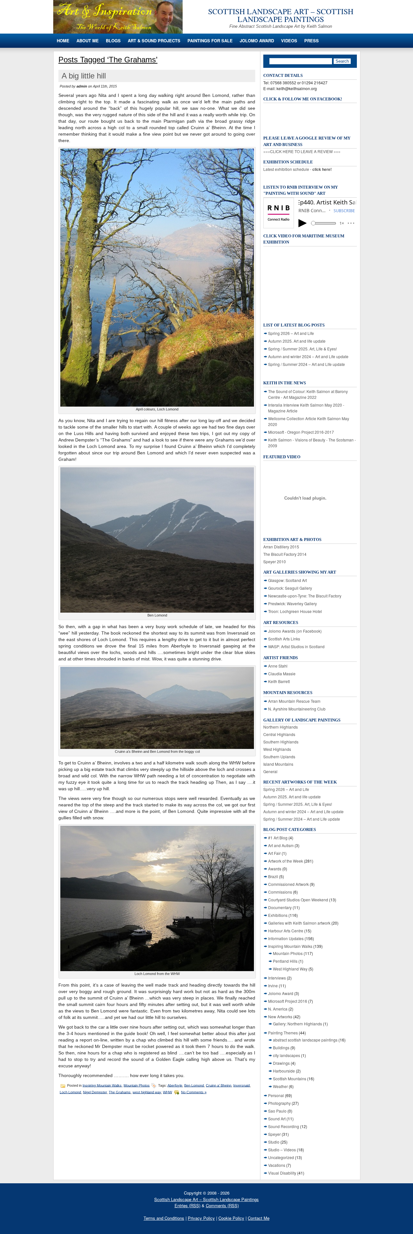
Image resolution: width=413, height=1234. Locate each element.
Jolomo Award (257, 40)
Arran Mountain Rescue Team (294, 701)
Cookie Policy (231, 1218)
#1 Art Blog (277, 837)
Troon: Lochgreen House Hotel (295, 611)
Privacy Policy (201, 1218)
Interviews (277, 977)
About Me (87, 40)
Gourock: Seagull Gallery (290, 588)
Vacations (276, 1165)
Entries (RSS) (187, 1205)
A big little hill (84, 75)
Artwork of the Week (285, 861)
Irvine (273, 985)
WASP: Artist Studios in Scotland (296, 646)
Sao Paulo (277, 1111)
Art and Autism (281, 845)
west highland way (147, 1092)
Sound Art (277, 1118)
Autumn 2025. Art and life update (297, 341)
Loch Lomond (70, 1092)
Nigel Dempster (95, 1092)
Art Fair (274, 853)
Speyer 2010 (274, 561)
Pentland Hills (285, 961)
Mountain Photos (137, 1085)
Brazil (273, 876)
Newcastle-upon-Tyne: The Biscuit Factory (304, 595)
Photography (279, 1103)
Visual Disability (282, 1173)
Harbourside (284, 1070)
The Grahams (120, 1092)
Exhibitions (277, 915)
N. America (277, 1008)
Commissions (280, 892)
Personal (276, 1095)
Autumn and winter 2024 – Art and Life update (308, 356)
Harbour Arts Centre (285, 930)
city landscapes (286, 1055)
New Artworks (280, 1016)
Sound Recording (283, 1126)
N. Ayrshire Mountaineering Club (297, 708)
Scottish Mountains (289, 1078)
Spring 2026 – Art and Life (291, 333)
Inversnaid (241, 1085)
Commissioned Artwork (288, 884)
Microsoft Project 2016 (287, 1001)
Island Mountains (278, 764)
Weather (280, 1086)
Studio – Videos (282, 1149)
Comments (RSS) (222, 1205)
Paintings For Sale (210, 40)
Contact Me (258, 1218)
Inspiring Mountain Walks (102, 1085)
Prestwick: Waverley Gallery (292, 603)
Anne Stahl (277, 666)
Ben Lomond (194, 1085)
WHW (167, 1092)
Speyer (274, 1134)
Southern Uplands (279, 756)
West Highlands (277, 749)
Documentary (280, 907)
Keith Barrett (279, 681)
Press (311, 40)
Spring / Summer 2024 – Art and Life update (306, 364)
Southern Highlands (280, 741)
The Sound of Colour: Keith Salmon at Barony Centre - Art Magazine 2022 (308, 394)
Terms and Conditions (164, 1218)
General (270, 771)
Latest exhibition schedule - (297, 169)
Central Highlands (279, 734)
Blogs (113, 40)
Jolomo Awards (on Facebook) (295, 631)
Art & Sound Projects (154, 40)
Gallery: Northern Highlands (297, 1023)
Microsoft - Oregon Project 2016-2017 (301, 432)
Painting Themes (283, 1032)
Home (63, 40)
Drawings (281, 1063)
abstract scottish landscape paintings (305, 1039)
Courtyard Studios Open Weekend (298, 899)
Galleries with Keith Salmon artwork (299, 923)
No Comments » (193, 1092)
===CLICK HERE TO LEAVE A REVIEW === (301, 151)
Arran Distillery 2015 (281, 546)
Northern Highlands (280, 727)
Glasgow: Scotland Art (287, 580)
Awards (274, 868)
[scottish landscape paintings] (118, 32)
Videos (289, 40)
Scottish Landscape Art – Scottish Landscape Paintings (280, 15)
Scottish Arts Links (284, 638)
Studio (273, 1142)
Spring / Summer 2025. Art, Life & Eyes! (302, 348)
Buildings (281, 1047)
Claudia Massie (282, 673)
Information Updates (286, 938)
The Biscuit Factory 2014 (285, 554)
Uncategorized (281, 1157)
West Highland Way (290, 968)
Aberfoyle (174, 1085)
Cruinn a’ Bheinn (218, 1085)
